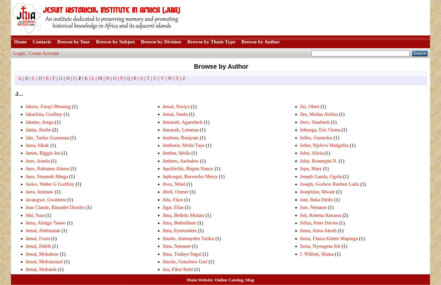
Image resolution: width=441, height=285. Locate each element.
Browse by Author (260, 41)
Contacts (42, 41)
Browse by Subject (115, 41)
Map (250, 280)
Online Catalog (229, 280)
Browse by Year (73, 41)
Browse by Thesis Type (211, 41)
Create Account (44, 53)
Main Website (200, 280)
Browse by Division (161, 41)
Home (20, 41)
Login (20, 53)
